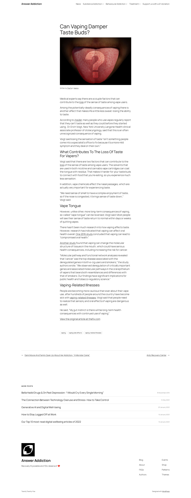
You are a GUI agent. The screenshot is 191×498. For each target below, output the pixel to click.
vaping (63, 333)
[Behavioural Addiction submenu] (126, 4)
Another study (68, 243)
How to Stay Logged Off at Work (38, 414)
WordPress (166, 491)
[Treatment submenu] (139, 4)
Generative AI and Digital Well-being (41, 407)
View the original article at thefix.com (80, 319)
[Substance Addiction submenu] (103, 4)
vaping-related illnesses (83, 297)
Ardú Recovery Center (156, 355)
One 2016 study (84, 234)
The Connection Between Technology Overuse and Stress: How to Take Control (65, 400)
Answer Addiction (31, 4)
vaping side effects (75, 333)
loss (81, 102)
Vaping (76, 88)
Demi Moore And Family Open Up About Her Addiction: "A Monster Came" (57, 355)
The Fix (69, 88)
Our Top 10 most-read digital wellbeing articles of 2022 (51, 421)
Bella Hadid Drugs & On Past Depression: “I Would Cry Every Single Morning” (62, 392)
